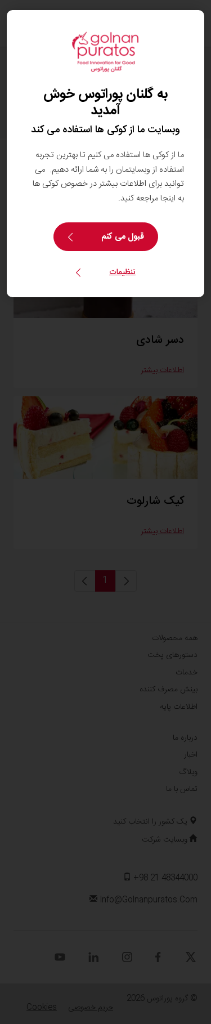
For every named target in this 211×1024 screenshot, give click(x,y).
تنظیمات (122, 272)
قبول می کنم (122, 237)
